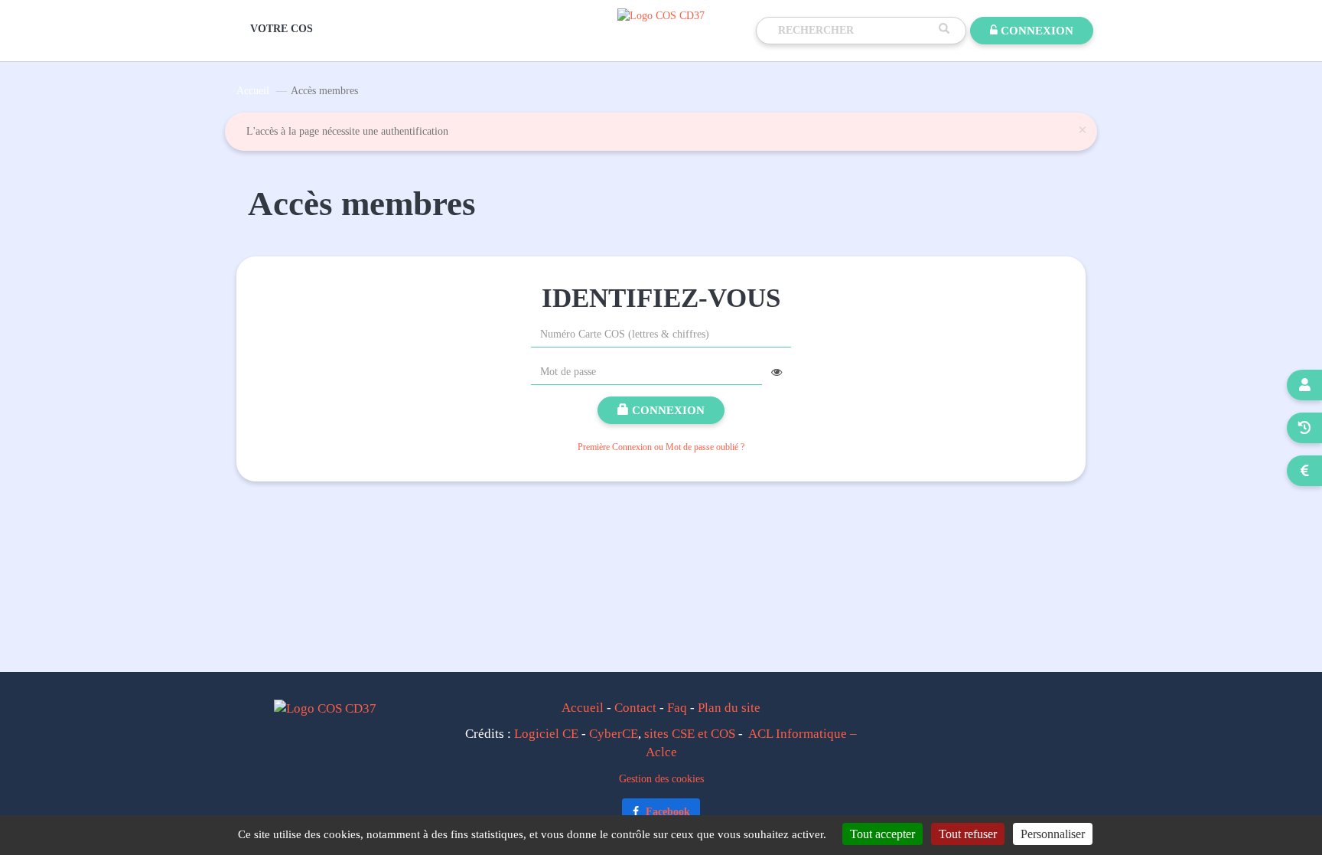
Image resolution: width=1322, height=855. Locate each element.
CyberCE (613, 733)
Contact (635, 707)
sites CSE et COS (689, 733)
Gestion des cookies (661, 778)
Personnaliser (1053, 833)
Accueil (252, 90)
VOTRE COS (281, 28)
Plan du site (729, 707)
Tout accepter (882, 833)
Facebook (666, 811)
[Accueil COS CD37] (661, 15)
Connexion (667, 410)
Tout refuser (968, 833)
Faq (677, 707)
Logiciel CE (546, 733)
